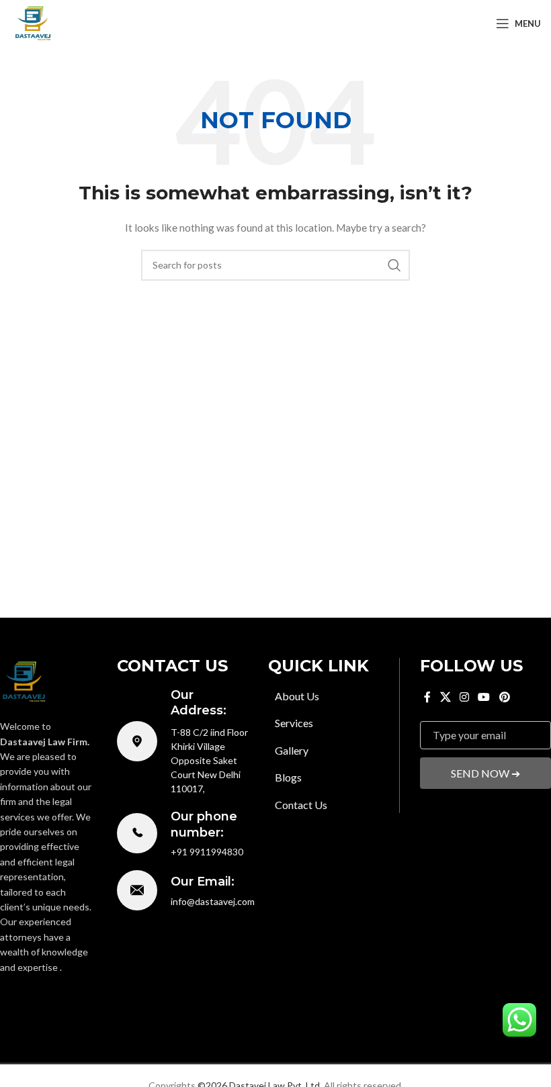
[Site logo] (33, 22)
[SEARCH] (394, 265)
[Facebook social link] (7, 998)
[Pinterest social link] (84, 998)
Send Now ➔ (485, 773)
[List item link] (333, 696)
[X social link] (25, 998)
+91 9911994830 (207, 851)
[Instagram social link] (45, 998)
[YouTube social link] (64, 998)
